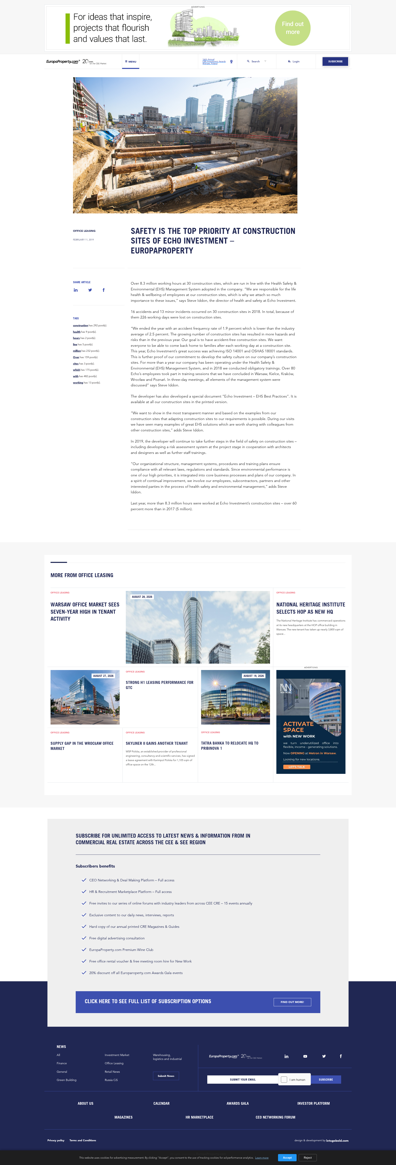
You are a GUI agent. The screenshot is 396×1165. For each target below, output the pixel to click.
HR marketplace (199, 1117)
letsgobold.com (337, 1141)
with (75, 376)
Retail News (112, 1072)
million (77, 351)
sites (76, 363)
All (58, 1055)
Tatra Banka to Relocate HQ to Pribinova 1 (229, 745)
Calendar (161, 1103)
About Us (85, 1103)
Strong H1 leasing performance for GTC (159, 685)
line (75, 344)
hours (76, 338)
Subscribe (335, 61)
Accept (287, 1157)
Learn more (262, 1157)
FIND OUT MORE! (292, 1002)
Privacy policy (55, 1140)
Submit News (166, 1076)
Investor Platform (313, 1103)
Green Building (67, 1080)
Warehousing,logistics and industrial (167, 1057)
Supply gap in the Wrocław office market (82, 746)
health (76, 332)
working (78, 382)
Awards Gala (237, 1103)
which (76, 370)
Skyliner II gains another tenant (157, 743)
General (62, 1072)
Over (76, 357)
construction (80, 325)
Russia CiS (111, 1080)
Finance (62, 1063)
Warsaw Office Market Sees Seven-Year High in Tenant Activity (85, 611)
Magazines (123, 1117)
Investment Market (117, 1055)
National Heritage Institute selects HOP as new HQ (310, 608)
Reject (308, 1157)
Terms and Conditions (83, 1140)
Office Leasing (84, 231)
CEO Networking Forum (275, 1117)
